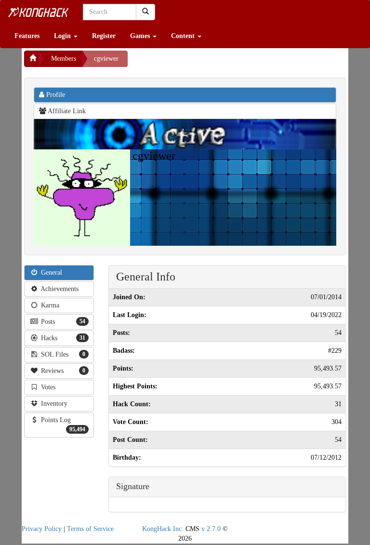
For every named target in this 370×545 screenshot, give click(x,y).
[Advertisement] (205, 63)
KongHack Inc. (163, 528)
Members (63, 58)
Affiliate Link (66, 111)
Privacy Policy (42, 528)
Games (141, 36)
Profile (54, 94)
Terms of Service (90, 528)
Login (63, 36)
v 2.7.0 (211, 528)
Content (184, 36)
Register (104, 36)
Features (27, 36)
